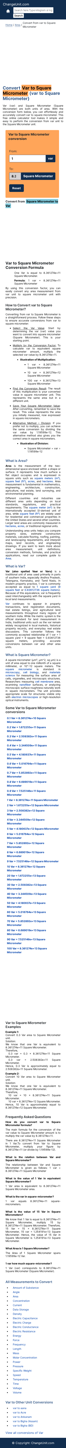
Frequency (19, 1344)
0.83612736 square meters (42, 589)
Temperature (20, 1379)
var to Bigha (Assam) (25, 1421)
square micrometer (19, 669)
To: (11, 169)
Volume (17, 1392)
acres (31, 481)
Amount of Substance (26, 1287)
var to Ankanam (22, 1416)
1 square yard (46, 586)
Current (17, 1305)
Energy (17, 1335)
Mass (16, 1353)
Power (16, 1361)
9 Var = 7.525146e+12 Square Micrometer (33, 861)
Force (16, 1340)
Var (8, 603)
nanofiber (25, 684)
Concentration (21, 1300)
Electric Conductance (25, 1326)
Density (17, 1313)
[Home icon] (8, 11)
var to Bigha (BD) (23, 1425)
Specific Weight (22, 1370)
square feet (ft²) (16, 481)
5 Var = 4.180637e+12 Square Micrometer (33, 828)
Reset (16, 188)
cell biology (31, 672)
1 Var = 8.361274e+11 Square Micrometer (32, 799)
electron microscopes (25, 697)
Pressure (18, 1366)
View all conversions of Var (24, 1433)
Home (9, 25)
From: (13, 151)
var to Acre (19, 1412)
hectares (47, 481)
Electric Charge (22, 1322)
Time (16, 1383)
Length (17, 1348)
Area (17, 25)
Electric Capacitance (25, 1318)
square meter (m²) (40, 507)
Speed (17, 1375)
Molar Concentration (25, 1357)
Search (18, 15)
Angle (16, 1292)
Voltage (17, 1388)
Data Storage (21, 1309)
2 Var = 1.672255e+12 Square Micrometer (33, 805)
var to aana (19, 1408)
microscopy (13, 672)
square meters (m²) (47, 478)
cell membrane (44, 681)
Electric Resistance (24, 1331)
